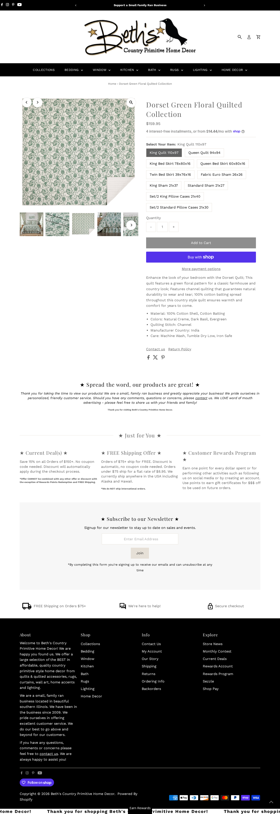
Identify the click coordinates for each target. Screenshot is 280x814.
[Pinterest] (13, 5)
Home (112, 83)
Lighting (201, 70)
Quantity (153, 218)
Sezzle (208, 681)
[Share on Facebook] (149, 358)
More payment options (201, 269)
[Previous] (76, 5)
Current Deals (215, 659)
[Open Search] (240, 37)
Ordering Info (153, 681)
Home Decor (233, 70)
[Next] (204, 5)
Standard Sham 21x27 (206, 185)
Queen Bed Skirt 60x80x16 (222, 163)
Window (100, 70)
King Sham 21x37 (164, 185)
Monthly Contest (217, 651)
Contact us (155, 349)
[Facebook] (2, 5)
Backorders (151, 689)
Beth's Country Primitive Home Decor (82, 794)
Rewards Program (218, 674)
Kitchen (127, 70)
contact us (49, 754)
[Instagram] (7, 5)
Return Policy (179, 349)
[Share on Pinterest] (163, 358)
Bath (152, 70)
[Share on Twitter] (156, 358)
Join (140, 553)
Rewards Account (218, 666)
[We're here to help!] (122, 608)
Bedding (72, 70)
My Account (152, 651)
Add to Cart (201, 243)
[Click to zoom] (131, 102)
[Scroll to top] (271, 802)
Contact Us (151, 644)
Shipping (149, 666)
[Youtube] (19, 5)
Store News (212, 644)
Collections (44, 70)
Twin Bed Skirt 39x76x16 (170, 174)
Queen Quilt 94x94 (204, 153)
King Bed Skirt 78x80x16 (170, 163)
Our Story (150, 659)
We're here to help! (144, 606)
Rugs (175, 70)
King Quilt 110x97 (164, 153)
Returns (148, 674)
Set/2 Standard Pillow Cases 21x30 (179, 207)
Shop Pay (211, 689)
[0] (258, 37)
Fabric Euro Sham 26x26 (222, 174)
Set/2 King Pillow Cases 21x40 (175, 196)
